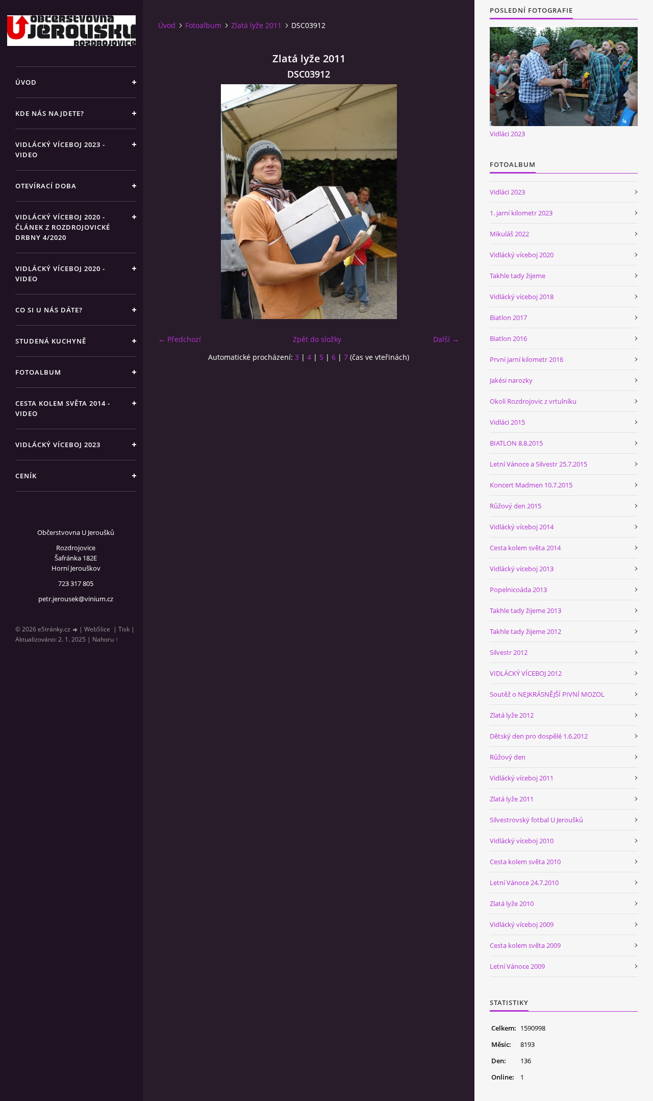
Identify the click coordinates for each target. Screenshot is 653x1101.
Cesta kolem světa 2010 (525, 861)
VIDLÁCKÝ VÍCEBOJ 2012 (526, 673)
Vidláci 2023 (507, 133)
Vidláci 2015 (507, 422)
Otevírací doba (46, 185)
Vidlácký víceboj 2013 (522, 568)
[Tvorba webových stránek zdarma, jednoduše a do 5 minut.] (75, 629)
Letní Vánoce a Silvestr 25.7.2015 (538, 464)
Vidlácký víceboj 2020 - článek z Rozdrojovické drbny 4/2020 (62, 227)
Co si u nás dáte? (49, 309)
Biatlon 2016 (508, 338)
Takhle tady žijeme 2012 (525, 631)
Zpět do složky (317, 339)
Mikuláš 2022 (509, 233)
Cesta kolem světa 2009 (525, 945)
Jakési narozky (511, 380)
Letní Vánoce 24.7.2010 (524, 882)
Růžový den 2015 (515, 505)
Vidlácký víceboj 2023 (58, 444)
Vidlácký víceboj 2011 (522, 777)
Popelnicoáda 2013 (518, 589)
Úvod (26, 82)
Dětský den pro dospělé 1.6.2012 (539, 736)
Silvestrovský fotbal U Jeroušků (536, 819)
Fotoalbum (38, 372)
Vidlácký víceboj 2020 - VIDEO (60, 273)
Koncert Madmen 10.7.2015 (531, 485)
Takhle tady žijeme (517, 275)
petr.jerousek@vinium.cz (75, 598)
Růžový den (507, 757)
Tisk (124, 629)
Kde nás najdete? (49, 113)
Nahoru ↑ (105, 639)
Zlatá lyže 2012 (512, 715)
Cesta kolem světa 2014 (525, 547)
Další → (446, 339)
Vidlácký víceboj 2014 (522, 526)
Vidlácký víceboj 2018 (522, 296)
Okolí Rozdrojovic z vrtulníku (533, 401)
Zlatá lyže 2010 (512, 903)
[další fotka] (442, 201)
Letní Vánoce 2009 (517, 966)
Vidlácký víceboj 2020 (522, 254)
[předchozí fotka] (174, 201)
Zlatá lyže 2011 (256, 25)
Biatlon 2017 (508, 317)
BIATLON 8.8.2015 (516, 443)
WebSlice (97, 629)
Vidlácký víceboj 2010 (522, 840)
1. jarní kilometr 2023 (521, 212)
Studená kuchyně (50, 341)
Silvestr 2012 (509, 652)
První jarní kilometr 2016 (526, 359)
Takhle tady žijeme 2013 (525, 610)
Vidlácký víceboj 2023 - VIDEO (60, 149)
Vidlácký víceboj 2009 (522, 924)
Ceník (26, 475)
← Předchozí (179, 339)
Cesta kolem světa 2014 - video (62, 408)
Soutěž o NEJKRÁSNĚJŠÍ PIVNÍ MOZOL (547, 694)
